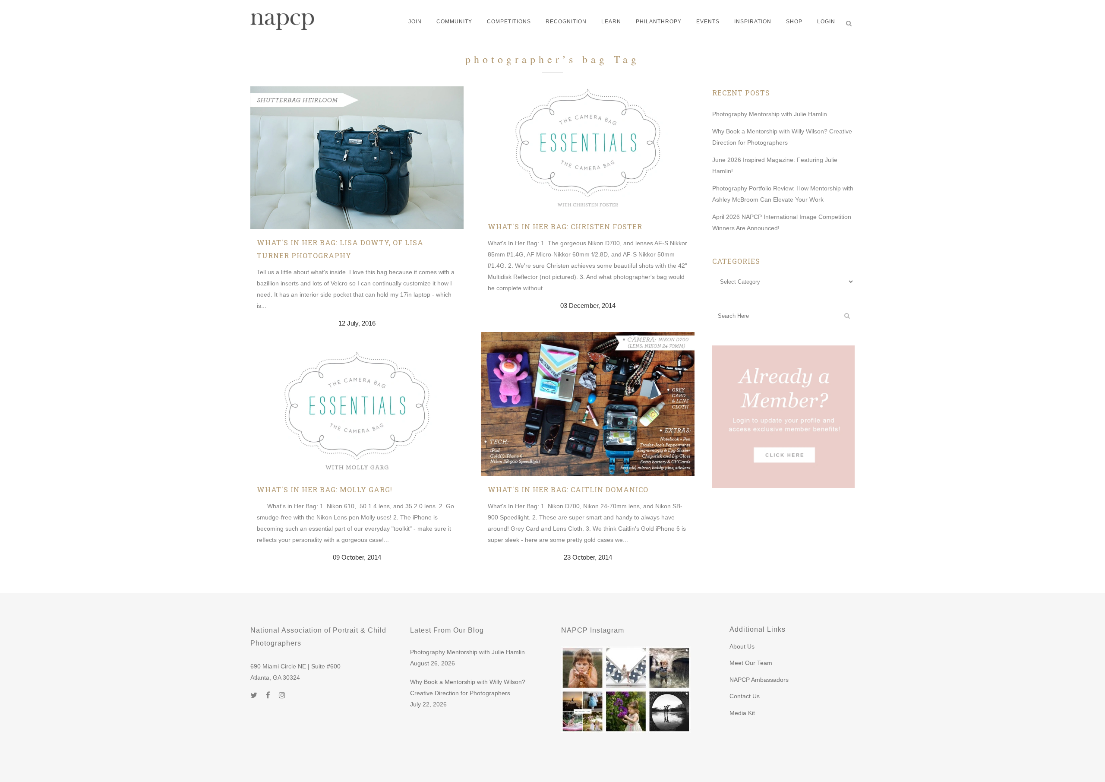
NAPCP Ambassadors (759, 679)
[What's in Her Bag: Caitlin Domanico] (588, 404)
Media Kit (742, 712)
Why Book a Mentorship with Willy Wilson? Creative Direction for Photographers (467, 687)
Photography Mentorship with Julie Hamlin (769, 114)
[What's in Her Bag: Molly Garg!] (357, 412)
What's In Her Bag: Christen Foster (565, 226)
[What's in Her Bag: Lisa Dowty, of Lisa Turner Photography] (357, 157)
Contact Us (744, 696)
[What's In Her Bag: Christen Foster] (588, 149)
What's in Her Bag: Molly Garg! (324, 489)
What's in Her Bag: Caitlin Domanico (568, 489)
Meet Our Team (750, 662)
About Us (742, 646)
